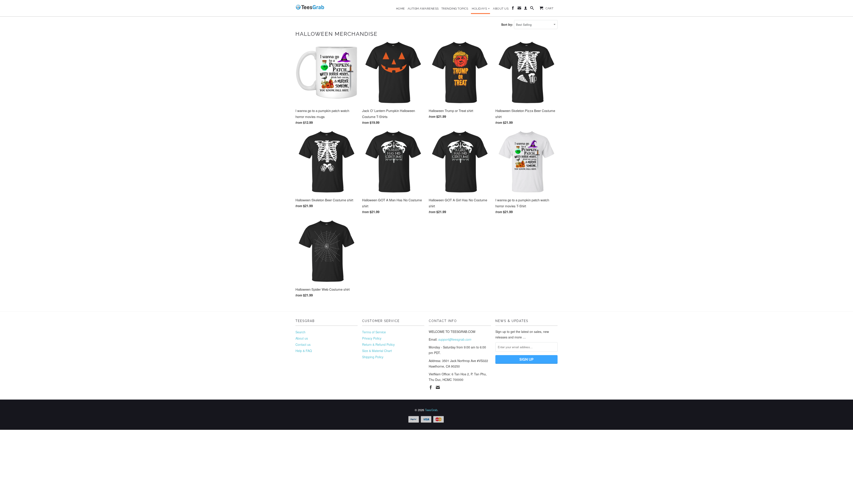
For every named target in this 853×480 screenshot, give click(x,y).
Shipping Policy (372, 357)
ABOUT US (500, 8)
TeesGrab (431, 410)
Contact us (303, 344)
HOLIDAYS (481, 8)
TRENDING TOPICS (454, 8)
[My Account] (526, 9)
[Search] (532, 9)
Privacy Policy (371, 338)
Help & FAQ (303, 350)
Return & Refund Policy (378, 344)
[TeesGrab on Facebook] (513, 9)
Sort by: (507, 24)
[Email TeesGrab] (519, 9)
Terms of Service (374, 332)
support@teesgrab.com (454, 339)
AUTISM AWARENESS (423, 8)
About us (301, 338)
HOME (400, 8)
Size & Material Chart (377, 350)
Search (300, 332)
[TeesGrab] (309, 7)
